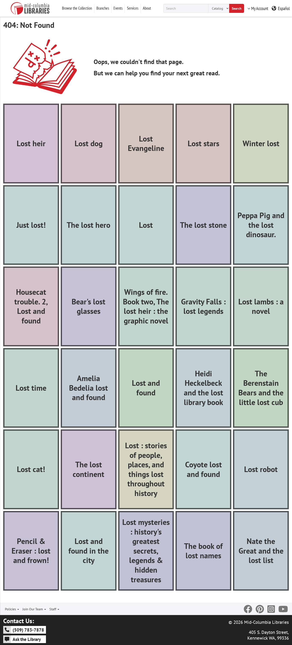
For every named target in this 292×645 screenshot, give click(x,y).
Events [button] (118, 8)
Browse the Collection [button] (77, 8)
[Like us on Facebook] (248, 609)
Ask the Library (27, 639)
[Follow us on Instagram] (271, 609)
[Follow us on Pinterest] (260, 609)
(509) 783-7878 (28, 630)
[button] (31, 143)
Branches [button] (102, 8)
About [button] (147, 8)
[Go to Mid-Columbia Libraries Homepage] (30, 8)
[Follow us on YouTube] (283, 609)
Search (237, 8)
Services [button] (132, 8)
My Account (259, 8)
